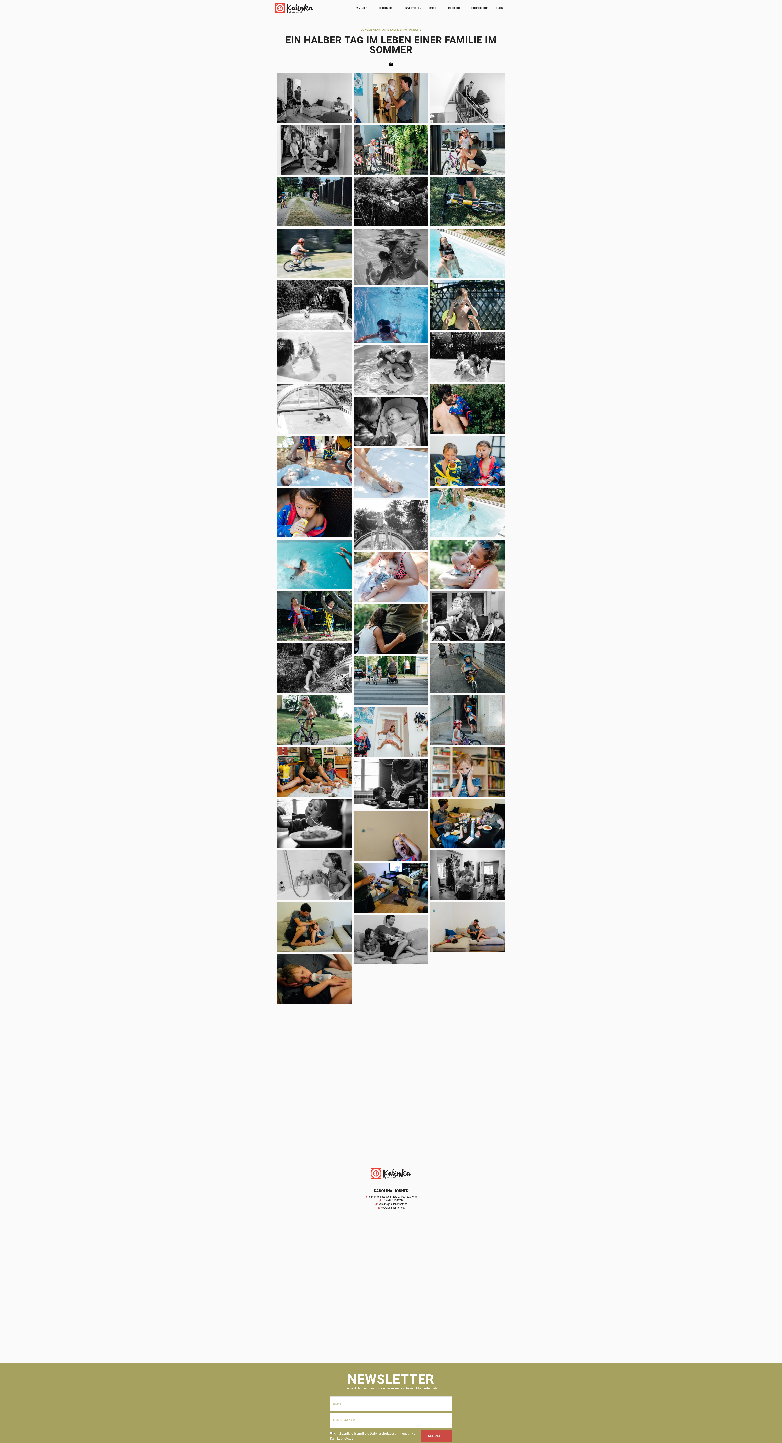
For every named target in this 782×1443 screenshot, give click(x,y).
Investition (413, 8)
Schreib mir (479, 8)
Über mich (455, 8)
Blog (499, 8)
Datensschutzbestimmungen (390, 1433)
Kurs (432, 8)
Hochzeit (386, 8)
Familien (362, 8)
